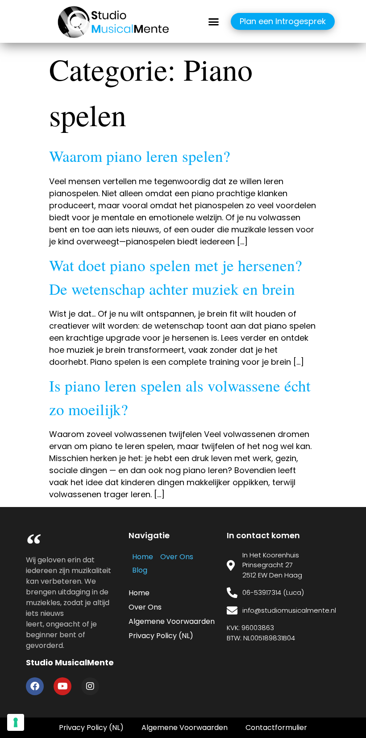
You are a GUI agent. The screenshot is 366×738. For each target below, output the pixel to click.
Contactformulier (276, 727)
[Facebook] (35, 686)
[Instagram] (90, 686)
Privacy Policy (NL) (161, 636)
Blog (139, 570)
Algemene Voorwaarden (172, 621)
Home (142, 557)
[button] (213, 21)
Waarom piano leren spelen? (139, 155)
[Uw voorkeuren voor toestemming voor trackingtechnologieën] (15, 722)
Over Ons (176, 557)
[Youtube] (62, 686)
